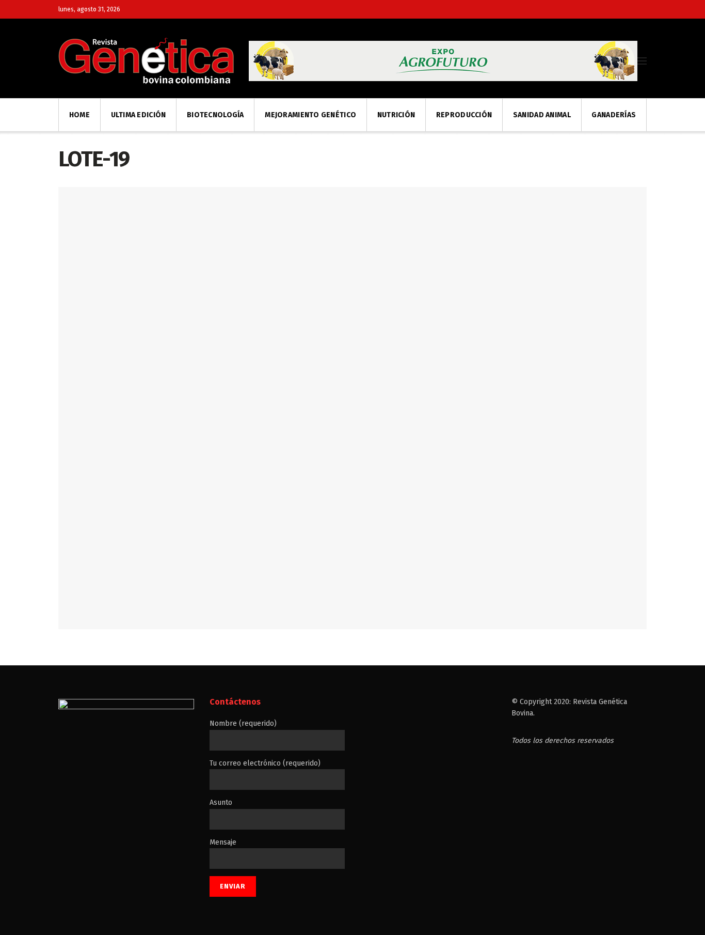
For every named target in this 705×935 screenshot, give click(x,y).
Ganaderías (613, 115)
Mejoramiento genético (310, 115)
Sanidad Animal (542, 115)
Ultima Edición (138, 115)
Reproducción (464, 115)
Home (79, 115)
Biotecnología (215, 115)
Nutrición (396, 115)
